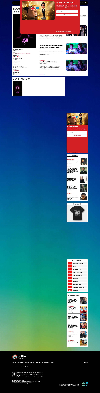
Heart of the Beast (77, 284)
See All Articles (42, 74)
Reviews (27, 362)
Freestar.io (31, 382)
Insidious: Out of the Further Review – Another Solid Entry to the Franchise (72, 188)
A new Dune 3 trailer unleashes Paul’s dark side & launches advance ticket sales (72, 196)
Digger (74, 266)
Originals (38, 362)
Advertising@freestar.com (27, 383)
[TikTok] (82, 2)
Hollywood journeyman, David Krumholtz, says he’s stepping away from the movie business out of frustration (72, 170)
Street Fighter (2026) (78, 272)
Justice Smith (15, 53)
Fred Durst (28, 53)
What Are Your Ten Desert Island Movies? (73, 342)
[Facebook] (23, 366)
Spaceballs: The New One (78, 287)
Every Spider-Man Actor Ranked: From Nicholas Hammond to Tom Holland (73, 326)
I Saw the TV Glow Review (48, 62)
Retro (43, 362)
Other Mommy (76, 278)
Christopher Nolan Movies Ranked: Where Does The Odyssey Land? (73, 301)
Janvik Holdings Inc (32, 374)
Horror (17, 70)
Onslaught (75, 281)
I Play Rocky (75, 290)
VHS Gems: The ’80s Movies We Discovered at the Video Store (73, 317)
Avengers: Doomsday (78, 263)
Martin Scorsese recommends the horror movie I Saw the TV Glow (51, 46)
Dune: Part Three (77, 269)
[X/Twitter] (21, 366)
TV (22, 362)
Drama (14, 70)
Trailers (32, 362)
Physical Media (50, 362)
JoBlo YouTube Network (18, 375)
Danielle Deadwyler (22, 53)
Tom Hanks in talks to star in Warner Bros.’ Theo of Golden (72, 179)
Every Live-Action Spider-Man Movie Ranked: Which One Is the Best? (73, 309)
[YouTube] (19, 366)
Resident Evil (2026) (77, 275)
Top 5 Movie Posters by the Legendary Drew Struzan (73, 334)
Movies (14, 362)
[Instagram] (80, 2)
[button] (15, 3)
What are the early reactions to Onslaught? (72, 161)
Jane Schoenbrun (16, 56)
